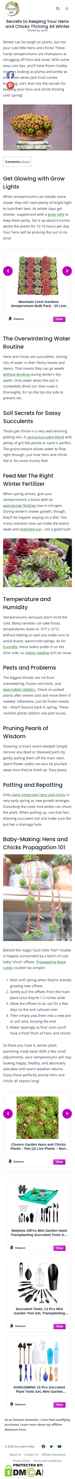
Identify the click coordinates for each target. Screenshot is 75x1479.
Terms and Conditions (47, 1461)
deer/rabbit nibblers (19, 689)
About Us (15, 1454)
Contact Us (31, 1454)
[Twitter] (51, 1446)
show (25, 162)
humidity (10, 646)
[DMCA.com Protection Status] (37, 1470)
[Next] (67, 271)
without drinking (16, 374)
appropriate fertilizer (19, 505)
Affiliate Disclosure (54, 1454)
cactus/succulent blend (45, 437)
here (22, 1429)
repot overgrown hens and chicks (38, 794)
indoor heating (37, 652)
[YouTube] (59, 1446)
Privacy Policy (21, 1461)
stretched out (30, 529)
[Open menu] (66, 9)
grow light (56, 214)
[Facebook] (43, 1446)
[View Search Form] (57, 8)
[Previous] (8, 271)
